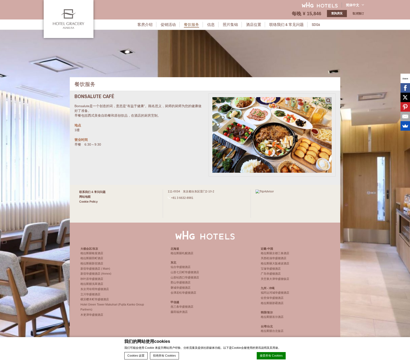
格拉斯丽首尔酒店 (272, 317)
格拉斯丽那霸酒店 (272, 303)
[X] (405, 97)
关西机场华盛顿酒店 (273, 258)
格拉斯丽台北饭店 (272, 331)
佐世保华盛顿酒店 (272, 298)
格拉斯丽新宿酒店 (91, 263)
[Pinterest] (405, 107)
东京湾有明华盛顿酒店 (94, 289)
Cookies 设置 (135, 355)
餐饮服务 (191, 24)
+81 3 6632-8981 (182, 198)
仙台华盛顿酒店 (181, 267)
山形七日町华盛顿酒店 (185, 272)
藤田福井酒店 (179, 312)
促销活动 (168, 24)
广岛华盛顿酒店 (271, 273)
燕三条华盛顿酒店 (182, 306)
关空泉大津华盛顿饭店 (275, 279)
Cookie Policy (88, 201)
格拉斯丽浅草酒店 (91, 284)
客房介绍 (145, 24)
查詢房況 (337, 13)
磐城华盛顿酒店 (181, 287)
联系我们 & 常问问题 (92, 192)
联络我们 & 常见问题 (286, 24)
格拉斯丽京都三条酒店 (275, 253)
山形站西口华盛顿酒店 (185, 277)
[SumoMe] (405, 126)
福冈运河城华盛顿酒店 (275, 292)
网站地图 (85, 196)
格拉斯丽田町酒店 (91, 258)
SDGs (316, 24)
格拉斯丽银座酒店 (91, 253)
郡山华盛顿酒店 (181, 282)
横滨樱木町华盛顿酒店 (94, 299)
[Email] (405, 116)
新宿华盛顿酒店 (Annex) (95, 273)
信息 (211, 24)
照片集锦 (230, 24)
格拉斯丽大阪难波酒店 (275, 263)
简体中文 (352, 5)
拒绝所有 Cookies (164, 355)
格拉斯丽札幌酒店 (182, 253)
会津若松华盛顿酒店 (183, 292)
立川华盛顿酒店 (90, 294)
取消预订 (358, 13)
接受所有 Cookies (271, 355)
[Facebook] (405, 88)
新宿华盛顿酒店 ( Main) (95, 268)
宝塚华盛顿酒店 (271, 268)
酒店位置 (253, 24)
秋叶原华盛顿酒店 (91, 279)
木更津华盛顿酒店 (91, 314)
